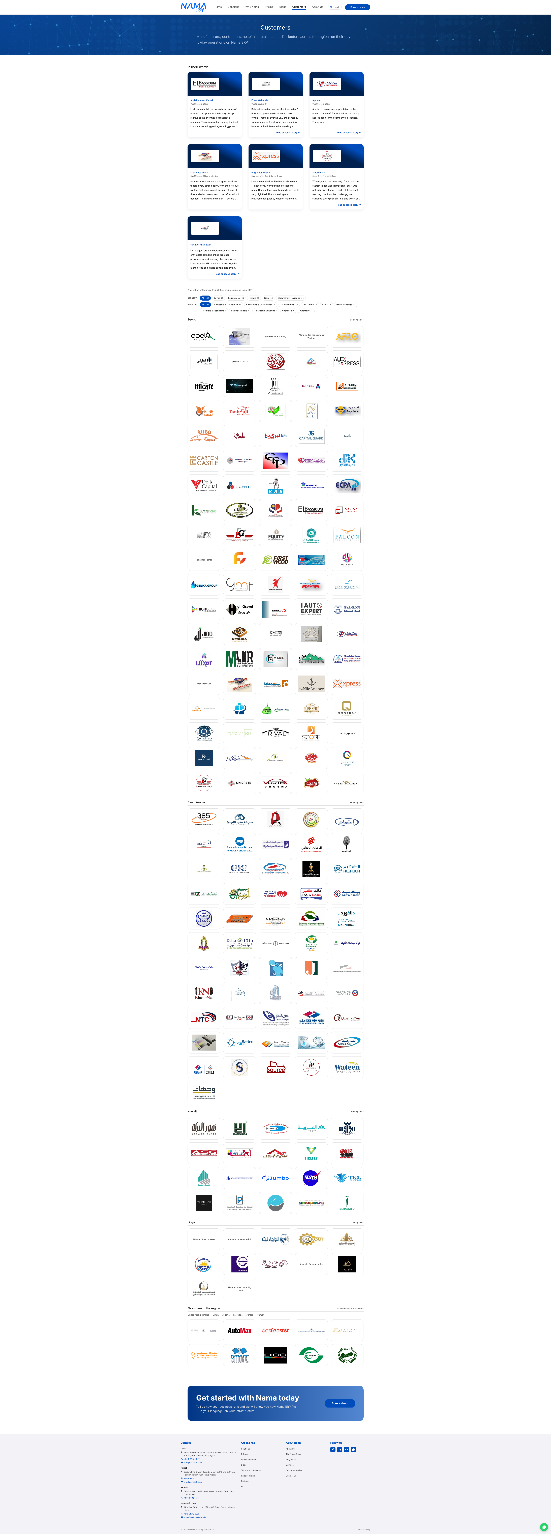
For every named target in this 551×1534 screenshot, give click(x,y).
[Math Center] (311, 1178)
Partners (245, 1481)
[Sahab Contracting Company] (204, 1289)
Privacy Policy (364, 1529)
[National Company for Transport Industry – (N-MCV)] (275, 684)
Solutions (233, 6)
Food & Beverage (345, 304)
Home (218, 6)
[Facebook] (332, 1449)
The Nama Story (293, 1454)
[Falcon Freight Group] (347, 535)
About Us (317, 6)
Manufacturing (289, 304)
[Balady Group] (239, 436)
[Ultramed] (347, 1203)
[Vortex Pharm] (275, 783)
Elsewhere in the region (291, 298)
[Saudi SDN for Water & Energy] (311, 1042)
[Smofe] (239, 1355)
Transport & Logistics (265, 310)
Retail (326, 304)
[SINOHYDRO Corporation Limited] (204, 1067)
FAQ (243, 1486)
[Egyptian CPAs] (347, 485)
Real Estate (310, 304)
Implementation (248, 1459)
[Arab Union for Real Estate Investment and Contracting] (275, 411)
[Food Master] (347, 943)
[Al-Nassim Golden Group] (275, 1129)
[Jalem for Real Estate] (275, 968)
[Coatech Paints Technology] (275, 461)
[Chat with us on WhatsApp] (544, 1527)
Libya (268, 298)
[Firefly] (311, 1153)
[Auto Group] (347, 411)
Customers (299, 6)
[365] (204, 819)
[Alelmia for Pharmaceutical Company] (204, 1264)
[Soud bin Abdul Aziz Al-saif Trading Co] (239, 1067)
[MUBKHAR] (204, 1203)
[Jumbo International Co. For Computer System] (275, 1178)
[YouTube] (346, 1449)
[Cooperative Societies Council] (311, 918)
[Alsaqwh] (347, 869)
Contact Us (291, 1475)
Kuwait (254, 298)
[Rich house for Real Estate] (239, 733)
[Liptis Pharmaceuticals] (347, 634)
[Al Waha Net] (275, 1239)
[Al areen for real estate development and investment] (275, 819)
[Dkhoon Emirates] (275, 943)
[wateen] (347, 1067)
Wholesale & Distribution (227, 304)
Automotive (306, 310)
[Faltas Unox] (239, 560)
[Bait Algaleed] (347, 894)
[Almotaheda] (275, 1264)
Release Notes (248, 1475)
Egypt (218, 298)
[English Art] (275, 1153)
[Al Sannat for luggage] (311, 844)
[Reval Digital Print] (204, 1042)
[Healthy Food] (311, 585)
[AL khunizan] (204, 844)
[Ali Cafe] (204, 386)
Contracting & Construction (260, 304)
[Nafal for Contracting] (204, 1018)
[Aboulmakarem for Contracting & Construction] (239, 337)
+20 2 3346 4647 (191, 1459)
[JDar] (347, 609)
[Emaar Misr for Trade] (204, 535)
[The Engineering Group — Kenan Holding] (204, 783)
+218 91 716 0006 (191, 1514)
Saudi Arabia (236, 298)
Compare (290, 1465)
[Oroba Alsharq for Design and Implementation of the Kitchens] (239, 1018)
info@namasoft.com (193, 1462)
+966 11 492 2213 (191, 1478)
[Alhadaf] (239, 1264)
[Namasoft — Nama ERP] (193, 7)
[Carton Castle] (204, 461)
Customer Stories (294, 1470)
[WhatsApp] (353, 1449)
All (205, 298)
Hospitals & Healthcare (214, 310)
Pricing (269, 6)
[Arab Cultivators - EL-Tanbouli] (239, 411)
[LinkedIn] (339, 1449)
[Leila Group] (311, 634)
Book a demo (357, 7)
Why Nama (252, 6)
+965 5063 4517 (191, 1498)
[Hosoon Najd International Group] (239, 968)
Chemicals (288, 310)
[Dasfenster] (275, 1330)
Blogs (282, 6)
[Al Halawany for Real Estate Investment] (204, 361)
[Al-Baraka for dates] (204, 1129)
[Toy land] (311, 1203)
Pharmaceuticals (240, 310)
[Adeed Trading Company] (239, 819)
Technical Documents (251, 1470)
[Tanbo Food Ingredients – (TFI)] (275, 758)
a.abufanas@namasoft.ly (195, 1517)
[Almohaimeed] (275, 869)
